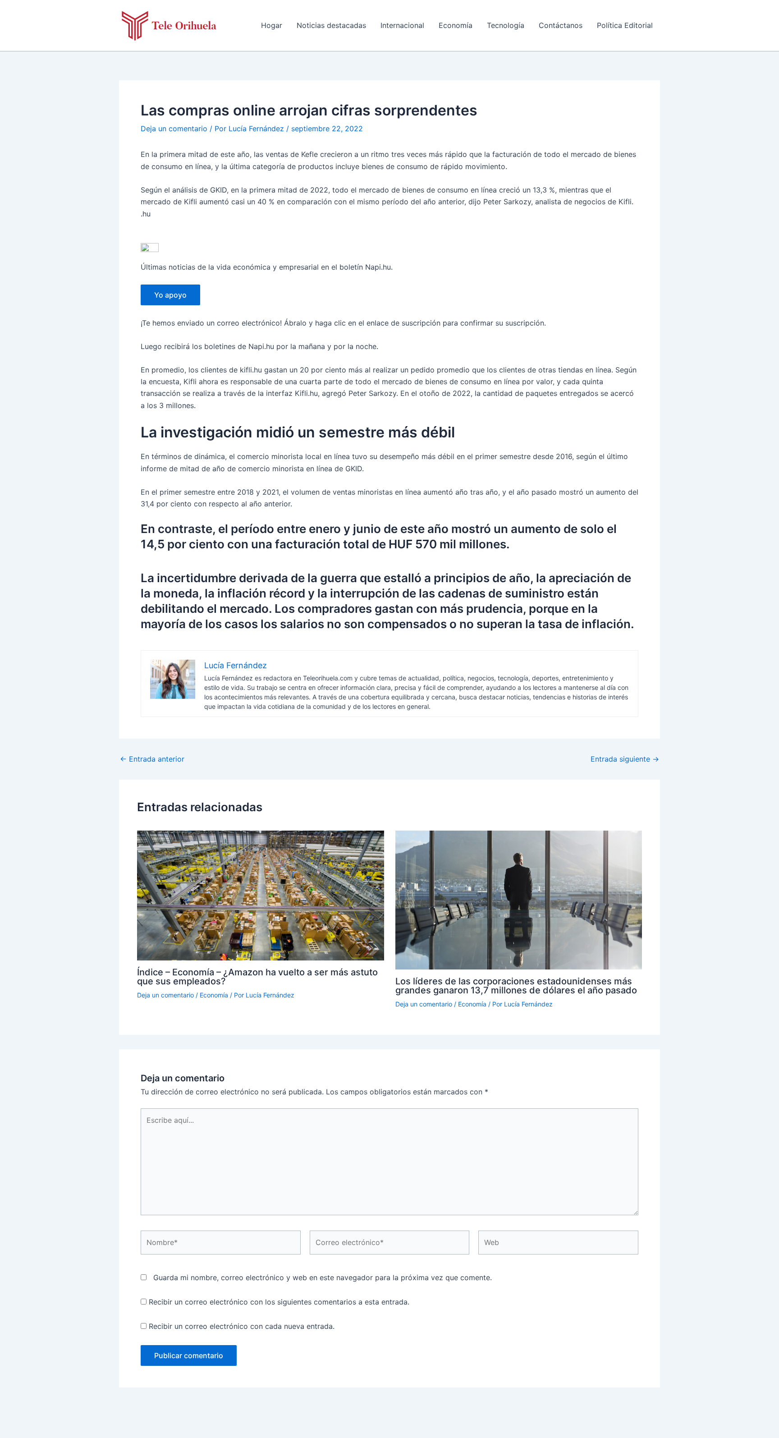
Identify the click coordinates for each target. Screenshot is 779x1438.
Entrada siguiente (625, 759)
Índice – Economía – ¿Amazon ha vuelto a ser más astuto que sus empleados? (257, 977)
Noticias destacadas (331, 25)
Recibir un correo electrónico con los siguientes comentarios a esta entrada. (279, 1301)
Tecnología (505, 25)
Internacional (402, 25)
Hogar (271, 25)
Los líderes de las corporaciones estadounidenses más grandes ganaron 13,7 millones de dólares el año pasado (516, 986)
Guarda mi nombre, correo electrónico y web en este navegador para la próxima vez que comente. (322, 1277)
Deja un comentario (174, 128)
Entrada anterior (152, 759)
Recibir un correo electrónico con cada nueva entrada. (242, 1326)
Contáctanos (560, 25)
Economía (455, 25)
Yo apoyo (170, 294)
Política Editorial (625, 25)
